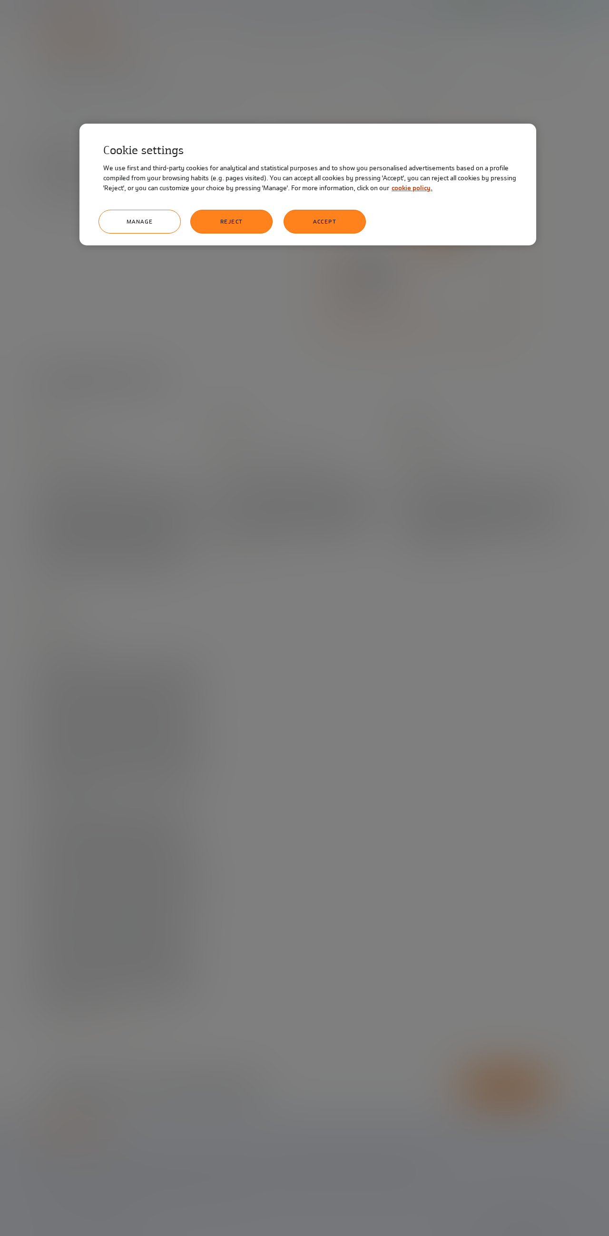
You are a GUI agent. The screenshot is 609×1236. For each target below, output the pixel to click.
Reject (231, 221)
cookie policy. (412, 188)
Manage (140, 221)
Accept (324, 221)
